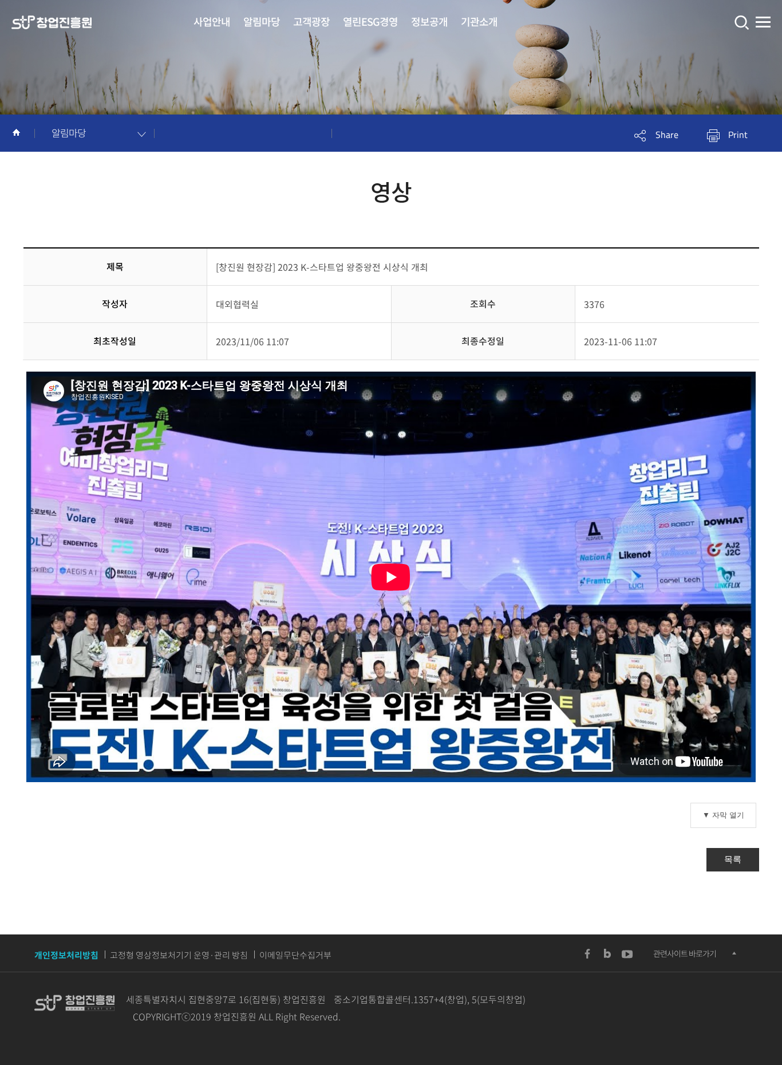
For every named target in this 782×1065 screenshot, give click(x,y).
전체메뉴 (763, 22)
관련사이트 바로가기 (684, 953)
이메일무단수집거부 (295, 955)
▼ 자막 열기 (723, 815)
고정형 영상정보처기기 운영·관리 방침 (179, 955)
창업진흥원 (51, 23)
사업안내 (211, 21)
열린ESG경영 (370, 21)
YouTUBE (627, 954)
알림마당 (261, 21)
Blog (607, 954)
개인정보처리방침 (66, 955)
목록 (732, 859)
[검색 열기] (740, 22)
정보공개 (429, 21)
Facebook (587, 954)
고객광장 (311, 21)
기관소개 (479, 21)
